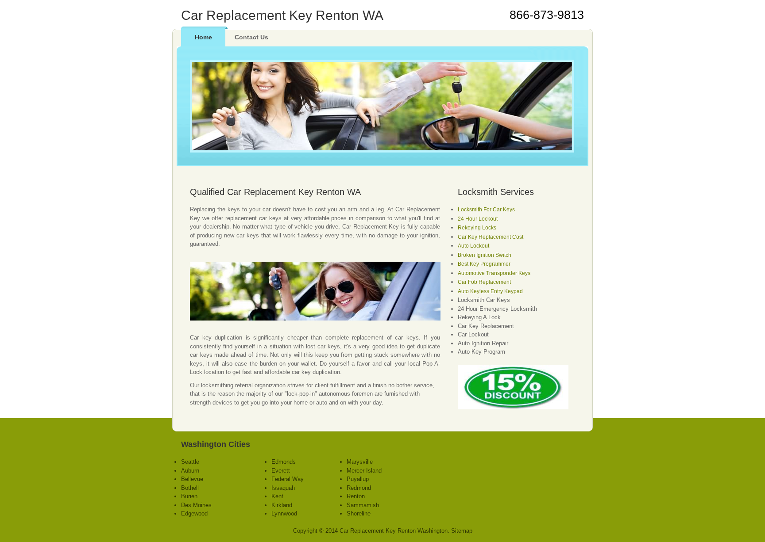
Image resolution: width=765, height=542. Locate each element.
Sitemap (461, 530)
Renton (356, 496)
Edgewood (194, 513)
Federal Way (287, 479)
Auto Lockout (473, 246)
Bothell (190, 488)
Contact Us (251, 37)
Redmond (359, 488)
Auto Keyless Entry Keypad (490, 291)
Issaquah (283, 488)
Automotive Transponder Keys (494, 273)
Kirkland (281, 505)
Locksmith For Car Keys (486, 209)
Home (203, 37)
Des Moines (196, 505)
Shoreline (359, 513)
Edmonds (283, 461)
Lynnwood (284, 513)
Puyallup (358, 479)
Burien (189, 496)
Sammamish (363, 505)
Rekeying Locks (477, 228)
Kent (277, 496)
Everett (280, 470)
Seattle (190, 461)
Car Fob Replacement (484, 282)
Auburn (190, 470)
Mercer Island (364, 470)
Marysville (360, 461)
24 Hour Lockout (478, 219)
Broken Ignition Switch (484, 255)
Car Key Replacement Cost (490, 237)
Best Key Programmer (484, 264)
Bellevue (192, 479)
